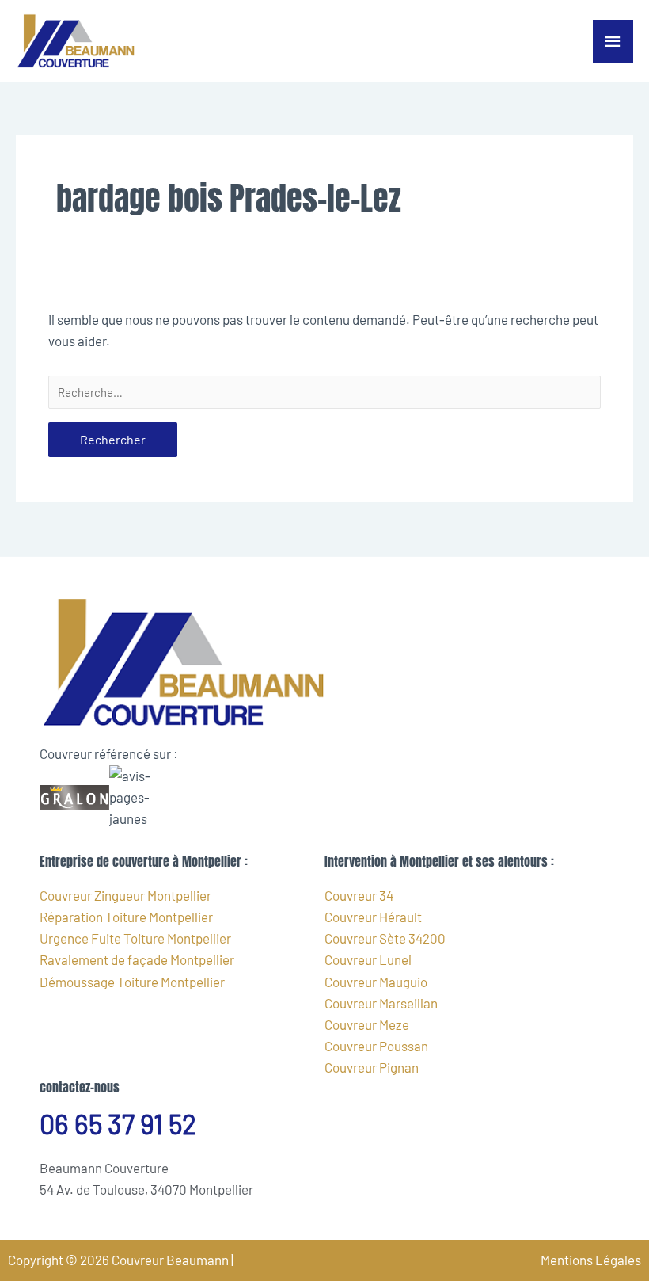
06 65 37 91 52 (118, 1124)
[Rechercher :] (324, 392)
